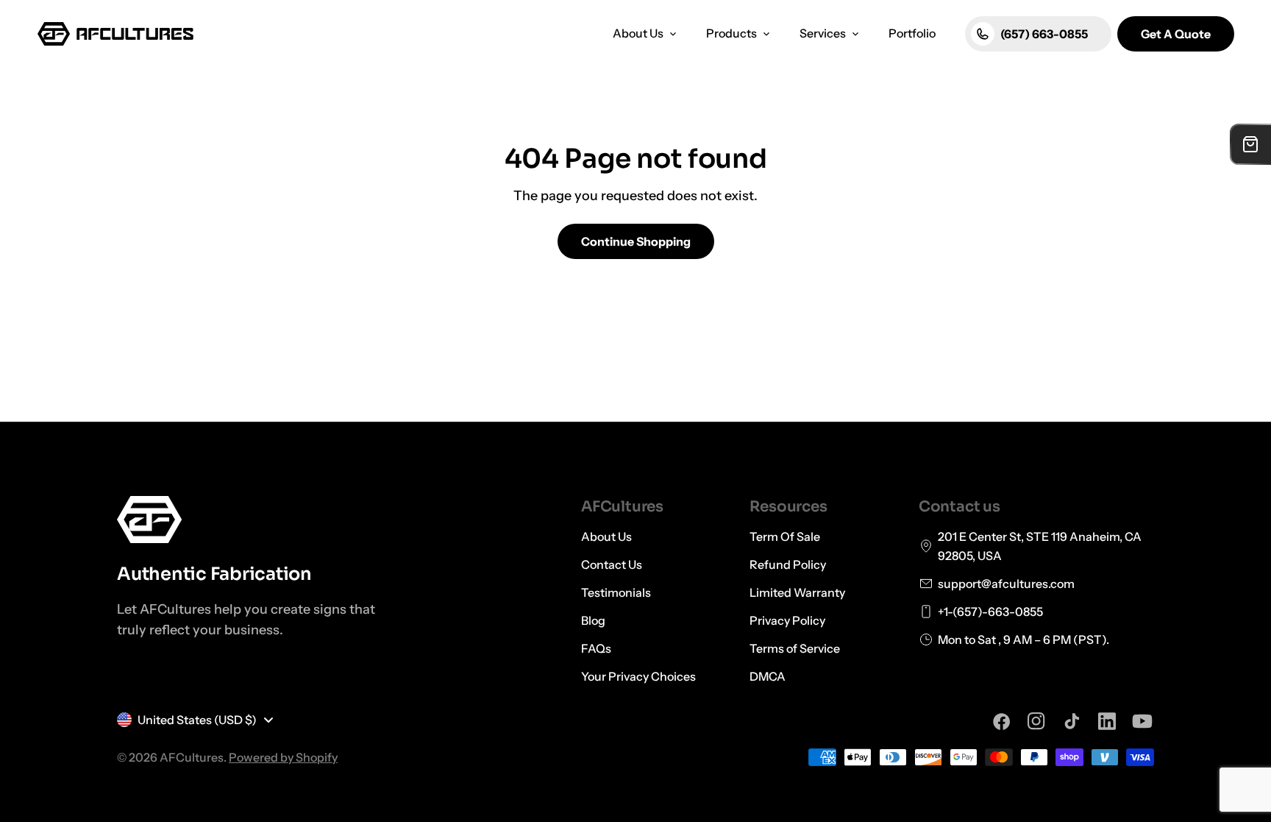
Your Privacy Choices (638, 676)
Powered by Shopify (283, 757)
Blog (593, 620)
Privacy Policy (787, 620)
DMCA (768, 676)
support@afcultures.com (1006, 583)
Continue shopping (636, 241)
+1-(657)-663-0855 (990, 611)
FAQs (596, 648)
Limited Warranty (797, 592)
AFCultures (192, 757)
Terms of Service (795, 648)
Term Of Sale (785, 536)
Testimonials (616, 592)
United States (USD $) (197, 719)
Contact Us (611, 564)
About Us (606, 536)
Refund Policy (788, 564)
